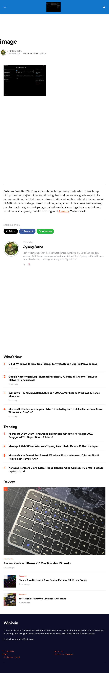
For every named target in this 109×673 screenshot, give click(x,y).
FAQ (5, 654)
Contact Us (9, 651)
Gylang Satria (16, 51)
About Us (58, 651)
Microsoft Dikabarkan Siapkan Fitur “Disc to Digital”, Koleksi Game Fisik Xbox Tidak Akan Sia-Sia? (55, 410)
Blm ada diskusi (30, 53)
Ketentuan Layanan (63, 654)
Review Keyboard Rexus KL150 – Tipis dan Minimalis (37, 563)
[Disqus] (54, 308)
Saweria (64, 211)
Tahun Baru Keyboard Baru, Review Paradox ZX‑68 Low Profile (53, 580)
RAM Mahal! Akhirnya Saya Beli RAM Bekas (42, 598)
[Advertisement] (54, 21)
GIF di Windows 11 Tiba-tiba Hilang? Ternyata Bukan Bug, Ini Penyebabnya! (53, 363)
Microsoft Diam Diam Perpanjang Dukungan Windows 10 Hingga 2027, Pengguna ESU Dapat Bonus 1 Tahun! (51, 435)
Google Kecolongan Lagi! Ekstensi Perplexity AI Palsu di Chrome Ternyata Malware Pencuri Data (53, 378)
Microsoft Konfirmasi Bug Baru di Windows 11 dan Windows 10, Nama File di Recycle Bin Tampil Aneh (54, 457)
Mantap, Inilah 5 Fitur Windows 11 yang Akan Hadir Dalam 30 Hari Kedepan (53, 446)
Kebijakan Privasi (12, 657)
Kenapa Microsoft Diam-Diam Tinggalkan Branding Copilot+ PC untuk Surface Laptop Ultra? (56, 469)
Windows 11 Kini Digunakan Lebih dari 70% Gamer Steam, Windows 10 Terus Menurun (54, 394)
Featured (23, 576)
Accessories (8, 559)
